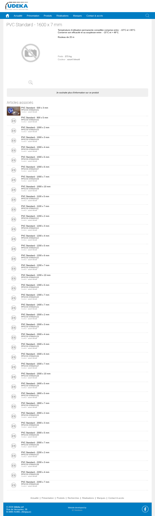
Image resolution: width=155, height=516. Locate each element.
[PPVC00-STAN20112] (13, 219)
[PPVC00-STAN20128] (13, 377)
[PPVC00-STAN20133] (13, 416)
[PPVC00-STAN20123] (13, 327)
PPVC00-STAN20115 (30, 248)
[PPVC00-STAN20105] (13, 150)
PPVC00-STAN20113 (30, 228)
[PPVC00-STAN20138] (13, 465)
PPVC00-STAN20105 (30, 149)
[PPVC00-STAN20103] (13, 130)
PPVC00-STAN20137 (30, 455)
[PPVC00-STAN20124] (13, 337)
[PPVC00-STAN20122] (13, 317)
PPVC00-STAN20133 (30, 415)
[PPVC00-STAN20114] (13, 239)
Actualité (34, 498)
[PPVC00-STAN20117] (13, 268)
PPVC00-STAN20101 (30, 110)
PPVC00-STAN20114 (30, 238)
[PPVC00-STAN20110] (13, 199)
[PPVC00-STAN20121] (13, 308)
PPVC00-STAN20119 (30, 287)
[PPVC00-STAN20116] (13, 258)
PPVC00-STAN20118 (30, 277)
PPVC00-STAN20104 (30, 139)
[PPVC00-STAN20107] (13, 170)
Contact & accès (94, 15)
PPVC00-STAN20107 (30, 169)
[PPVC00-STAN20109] (13, 189)
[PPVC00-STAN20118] (13, 278)
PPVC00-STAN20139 (30, 474)
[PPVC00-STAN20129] (13, 386)
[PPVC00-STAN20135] (13, 436)
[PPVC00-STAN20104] (13, 140)
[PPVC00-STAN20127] (13, 367)
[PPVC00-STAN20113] (13, 229)
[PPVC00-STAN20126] (13, 357)
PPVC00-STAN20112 (30, 218)
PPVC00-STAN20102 (30, 120)
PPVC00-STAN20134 (30, 425)
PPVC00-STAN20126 (30, 356)
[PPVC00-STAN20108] (13, 180)
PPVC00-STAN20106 (30, 159)
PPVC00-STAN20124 (30, 336)
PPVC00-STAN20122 (30, 317)
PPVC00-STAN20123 (30, 327)
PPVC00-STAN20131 (30, 395)
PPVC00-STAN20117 (30, 267)
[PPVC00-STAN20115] (13, 249)
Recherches (73, 498)
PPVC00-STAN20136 (30, 445)
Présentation (48, 498)
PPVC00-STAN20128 (30, 376)
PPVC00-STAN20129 (30, 386)
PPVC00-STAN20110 (30, 199)
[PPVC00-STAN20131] (13, 396)
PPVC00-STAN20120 (30, 297)
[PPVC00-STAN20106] (13, 160)
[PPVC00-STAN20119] (13, 288)
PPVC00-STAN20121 (30, 307)
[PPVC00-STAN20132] (13, 406)
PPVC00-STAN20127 (30, 366)
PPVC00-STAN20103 (30, 130)
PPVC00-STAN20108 (30, 179)
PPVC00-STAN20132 (30, 405)
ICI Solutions (77, 510)
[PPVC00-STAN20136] (13, 445)
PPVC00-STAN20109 (30, 189)
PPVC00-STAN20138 (30, 464)
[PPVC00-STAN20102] (13, 121)
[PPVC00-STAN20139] (13, 475)
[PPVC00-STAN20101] (13, 111)
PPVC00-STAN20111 (30, 208)
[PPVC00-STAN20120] (13, 298)
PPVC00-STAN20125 (30, 346)
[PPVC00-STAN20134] (13, 426)
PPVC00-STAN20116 (30, 258)
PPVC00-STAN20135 (30, 435)
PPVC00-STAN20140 (30, 484)
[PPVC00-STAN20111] (13, 209)
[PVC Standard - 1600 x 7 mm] (30, 82)
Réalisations (88, 498)
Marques (101, 498)
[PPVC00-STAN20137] (13, 455)
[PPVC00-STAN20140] (13, 485)
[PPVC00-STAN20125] (13, 347)
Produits (61, 498)
